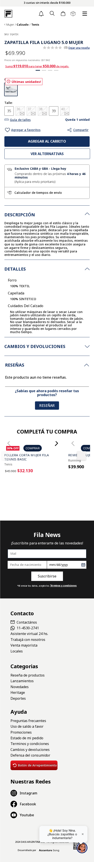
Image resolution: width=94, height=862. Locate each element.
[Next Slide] (56, 566)
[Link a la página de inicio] (4, 24)
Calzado (23, 24)
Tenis (35, 24)
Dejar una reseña (79, 47)
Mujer (10, 24)
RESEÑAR (47, 499)
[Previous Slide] (66, 566)
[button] (52, 13)
